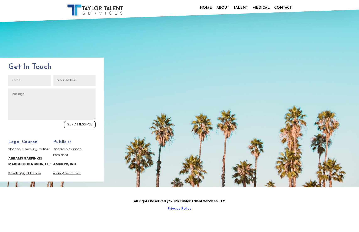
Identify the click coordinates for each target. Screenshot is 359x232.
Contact (283, 8)
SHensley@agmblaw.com (24, 173)
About (222, 8)
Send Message (79, 124)
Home (206, 8)
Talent (241, 8)
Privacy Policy (180, 208)
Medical (261, 8)
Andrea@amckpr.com (67, 173)
